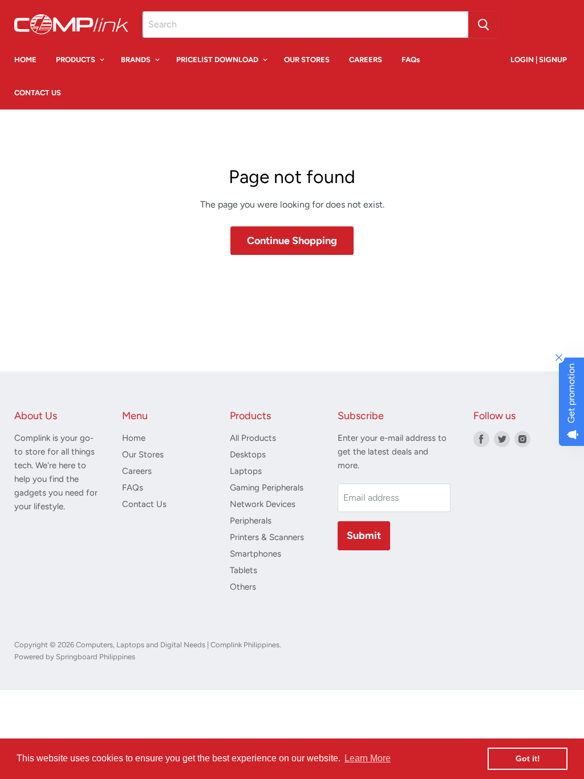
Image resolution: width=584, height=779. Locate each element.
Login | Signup (538, 59)
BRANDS (136, 59)
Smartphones (255, 554)
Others (243, 587)
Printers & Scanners (267, 537)
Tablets (243, 570)
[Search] (483, 24)
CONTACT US (37, 92)
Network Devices (262, 504)
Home (133, 438)
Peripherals (250, 521)
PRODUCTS (76, 59)
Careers (137, 471)
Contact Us (144, 504)
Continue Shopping (292, 240)
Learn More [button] (367, 758)
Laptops (246, 471)
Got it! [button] (528, 758)
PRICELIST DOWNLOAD (218, 59)
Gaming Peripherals (266, 487)
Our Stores (143, 454)
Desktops (248, 454)
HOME (25, 59)
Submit (364, 535)
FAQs (411, 59)
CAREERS (365, 59)
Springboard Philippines (94, 656)
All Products (253, 438)
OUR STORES (307, 59)
